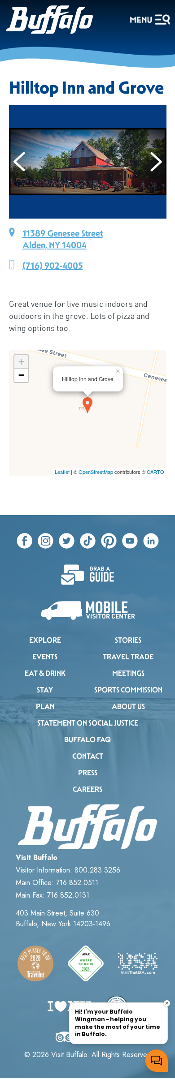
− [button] (21, 375)
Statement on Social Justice (87, 723)
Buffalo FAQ (87, 739)
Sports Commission (128, 690)
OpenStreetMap (96, 471)
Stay (45, 690)
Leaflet (62, 471)
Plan (45, 706)
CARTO (155, 471)
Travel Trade (128, 657)
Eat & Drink (45, 673)
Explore (45, 640)
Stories (128, 640)
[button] (19, 162)
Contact (87, 756)
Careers (87, 789)
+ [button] (21, 361)
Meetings (128, 673)
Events (44, 657)
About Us (128, 706)
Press (87, 773)
